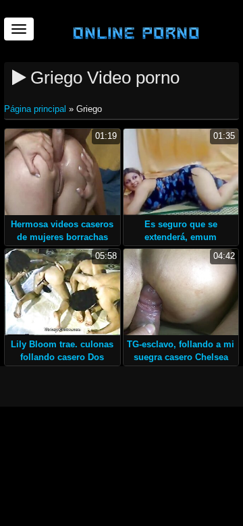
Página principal (36, 109)
